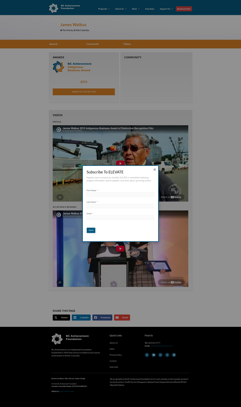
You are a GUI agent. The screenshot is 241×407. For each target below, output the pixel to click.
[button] (155, 169)
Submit (91, 230)
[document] (120, 203)
